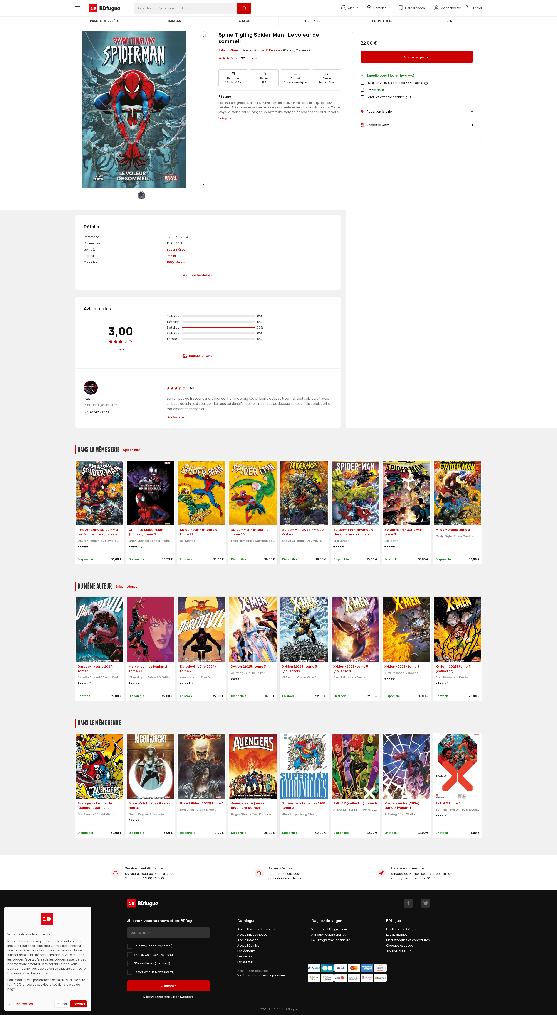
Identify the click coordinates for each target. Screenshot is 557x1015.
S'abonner (168, 986)
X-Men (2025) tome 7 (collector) (453, 668)
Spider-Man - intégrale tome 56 (249, 531)
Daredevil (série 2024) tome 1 (96, 668)
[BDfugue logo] (105, 8)
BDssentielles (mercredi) (152, 963)
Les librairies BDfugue (401, 929)
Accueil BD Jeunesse (252, 934)
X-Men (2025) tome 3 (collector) (299, 668)
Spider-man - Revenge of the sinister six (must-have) (354, 534)
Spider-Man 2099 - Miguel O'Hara (303, 531)
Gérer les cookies (20, 1004)
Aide (351, 8)
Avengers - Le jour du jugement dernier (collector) (95, 807)
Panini (171, 256)
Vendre (452, 21)
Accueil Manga (247, 940)
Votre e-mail (140, 932)
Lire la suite (175, 417)
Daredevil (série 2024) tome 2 (198, 668)
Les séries (244, 956)
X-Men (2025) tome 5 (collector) (350, 668)
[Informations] (426, 83)
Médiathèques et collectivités (408, 940)
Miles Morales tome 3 (453, 529)
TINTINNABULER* (398, 951)
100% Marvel (176, 262)
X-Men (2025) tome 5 (401, 666)
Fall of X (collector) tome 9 (355, 803)
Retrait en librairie (379, 111)
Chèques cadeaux (399, 945)
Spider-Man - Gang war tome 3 (403, 531)
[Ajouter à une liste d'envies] (204, 35)
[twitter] (425, 903)
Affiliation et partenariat (328, 934)
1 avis (253, 58)
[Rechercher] (244, 8)
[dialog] (47, 959)
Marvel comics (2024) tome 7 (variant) (401, 805)
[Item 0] (141, 195)
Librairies (379, 8)
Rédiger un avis (200, 356)
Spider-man (132, 450)
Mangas (174, 21)
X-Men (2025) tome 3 (248, 666)
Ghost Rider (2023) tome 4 (202, 803)
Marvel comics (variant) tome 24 (148, 668)
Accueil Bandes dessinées (256, 929)
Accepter (78, 1004)
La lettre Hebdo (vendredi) (153, 946)
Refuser (61, 1004)
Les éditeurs (246, 951)
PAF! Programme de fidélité (330, 940)
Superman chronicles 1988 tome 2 (304, 805)
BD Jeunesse (313, 21)
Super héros (176, 249)
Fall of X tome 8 (448, 803)
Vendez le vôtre (378, 125)
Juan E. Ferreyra (270, 50)
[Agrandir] (204, 184)
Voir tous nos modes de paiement (261, 975)
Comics (243, 21)
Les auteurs (246, 962)
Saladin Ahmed (229, 50)
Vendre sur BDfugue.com (329, 929)
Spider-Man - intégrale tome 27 (198, 531)
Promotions (382, 21)
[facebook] (408, 903)
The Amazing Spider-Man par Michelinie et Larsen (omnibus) (98, 534)
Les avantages (397, 934)
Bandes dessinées (104, 21)
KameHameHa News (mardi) (154, 972)
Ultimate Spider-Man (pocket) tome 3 (146, 531)
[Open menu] (77, 8)
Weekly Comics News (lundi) (154, 954)
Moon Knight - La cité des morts (149, 805)
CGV (263, 1009)
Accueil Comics (248, 945)
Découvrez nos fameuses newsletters (168, 997)
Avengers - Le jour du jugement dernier (248, 805)
